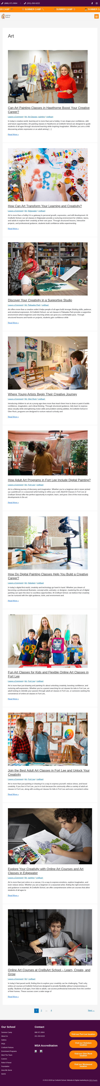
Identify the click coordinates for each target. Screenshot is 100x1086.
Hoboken (31, 583)
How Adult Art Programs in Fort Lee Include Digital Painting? (49, 480)
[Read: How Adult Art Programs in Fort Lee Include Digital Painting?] (48, 453)
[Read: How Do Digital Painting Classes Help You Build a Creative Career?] (48, 543)
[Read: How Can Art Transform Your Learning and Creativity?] (48, 175)
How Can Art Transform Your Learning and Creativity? (45, 206)
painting (41, 117)
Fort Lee (31, 485)
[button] (96, 16)
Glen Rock (32, 399)
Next (91, 1010)
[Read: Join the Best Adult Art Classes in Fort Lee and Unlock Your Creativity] (48, 739)
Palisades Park (34, 305)
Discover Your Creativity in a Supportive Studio (40, 300)
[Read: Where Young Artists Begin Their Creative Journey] (48, 363)
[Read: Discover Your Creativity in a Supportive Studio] (48, 269)
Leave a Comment (15, 117)
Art (26, 117)
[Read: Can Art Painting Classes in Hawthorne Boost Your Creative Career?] (48, 76)
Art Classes (32, 117)
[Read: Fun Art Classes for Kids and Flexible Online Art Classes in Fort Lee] (48, 641)
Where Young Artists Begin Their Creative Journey (42, 394)
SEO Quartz (93, 1080)
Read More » (13, 134)
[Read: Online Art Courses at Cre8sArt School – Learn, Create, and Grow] (50, 937)
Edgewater (32, 211)
